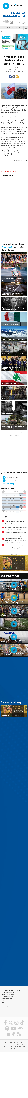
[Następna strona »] (21, 433)
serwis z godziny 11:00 (12, 480)
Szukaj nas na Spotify (17, 28)
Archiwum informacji (7, 488)
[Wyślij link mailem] (17, 76)
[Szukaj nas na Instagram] (16, 1020)
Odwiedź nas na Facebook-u (7, 28)
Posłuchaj (11, 250)
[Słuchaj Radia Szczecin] (6, 6)
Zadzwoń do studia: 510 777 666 (12, 990)
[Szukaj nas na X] (10, 1020)
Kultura (21, 247)
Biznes (4, 250)
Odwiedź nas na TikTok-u (14, 28)
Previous (1, 708)
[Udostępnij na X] (13, 76)
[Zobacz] (14, 42)
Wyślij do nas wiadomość (19, 28)
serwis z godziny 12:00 (12, 477)
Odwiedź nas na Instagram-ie (12, 28)
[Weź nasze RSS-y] (19, 1032)
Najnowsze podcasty (11, 702)
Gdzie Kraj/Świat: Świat (8, 171)
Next (26, 708)
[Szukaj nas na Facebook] (5, 1020)
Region (21, 244)
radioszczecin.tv (10, 576)
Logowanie (7, 1009)
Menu (25, 28)
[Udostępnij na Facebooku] (10, 76)
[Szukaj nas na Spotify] (7, 1026)
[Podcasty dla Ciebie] (13, 1032)
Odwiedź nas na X (10, 28)
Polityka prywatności (11, 1046)
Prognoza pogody (8, 996)
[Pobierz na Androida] (20, 1026)
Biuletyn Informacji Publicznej (11, 1005)
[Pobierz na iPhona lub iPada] (8, 1032)
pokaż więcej (9, 484)
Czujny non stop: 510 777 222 (11, 992)
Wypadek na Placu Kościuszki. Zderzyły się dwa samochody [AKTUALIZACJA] (15, 546)
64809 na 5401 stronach (13, 435)
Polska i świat (14, 31)
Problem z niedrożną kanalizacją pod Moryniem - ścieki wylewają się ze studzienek (15, 540)
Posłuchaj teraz (8, 1007)
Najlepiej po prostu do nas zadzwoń (5, 28)
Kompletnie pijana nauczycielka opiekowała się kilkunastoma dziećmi (15, 534)
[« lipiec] (4, 491)
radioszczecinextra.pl (9, 1000)
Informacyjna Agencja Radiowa (14, 71)
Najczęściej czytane (7, 517)
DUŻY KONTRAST (8, 1013)
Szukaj (21, 28)
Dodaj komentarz (8, 175)
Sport (15, 247)
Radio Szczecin (6, 31)
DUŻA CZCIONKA (8, 1011)
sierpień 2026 (14, 491)
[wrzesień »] (24, 491)
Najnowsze (6, 244)
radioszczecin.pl (8, 998)
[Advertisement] (14, 193)
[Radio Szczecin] (14, 14)
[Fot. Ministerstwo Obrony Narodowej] (14, 91)
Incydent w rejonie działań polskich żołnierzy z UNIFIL (14, 60)
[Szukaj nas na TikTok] (22, 1020)
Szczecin (14, 244)
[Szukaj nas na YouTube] (13, 1026)
